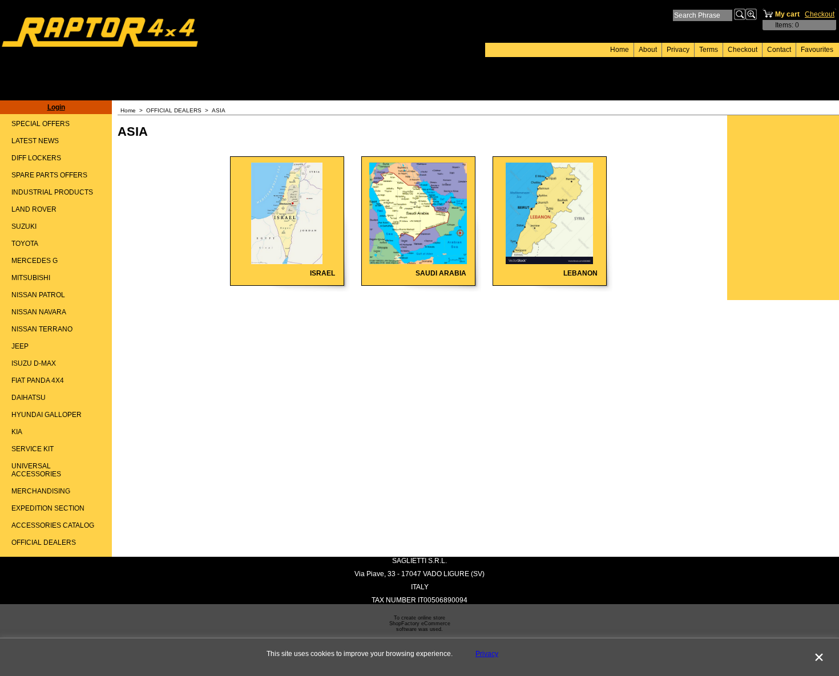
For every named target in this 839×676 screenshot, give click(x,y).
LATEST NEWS (35, 141)
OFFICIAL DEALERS (43, 543)
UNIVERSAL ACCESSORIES (36, 470)
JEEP (20, 346)
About (648, 50)
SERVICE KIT (32, 449)
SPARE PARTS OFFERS (49, 175)
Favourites (817, 50)
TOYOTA (24, 244)
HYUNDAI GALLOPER (46, 415)
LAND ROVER (34, 209)
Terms (708, 50)
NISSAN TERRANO (41, 329)
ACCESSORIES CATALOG (52, 525)
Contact (779, 50)
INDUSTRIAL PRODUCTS (52, 192)
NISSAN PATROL (38, 295)
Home (619, 50)
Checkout (742, 50)
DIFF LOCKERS (36, 158)
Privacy (678, 50)
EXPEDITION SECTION (47, 508)
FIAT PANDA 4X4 (37, 380)
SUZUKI (24, 226)
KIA (16, 432)
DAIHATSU (28, 398)
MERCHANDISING (40, 491)
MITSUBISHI (30, 278)
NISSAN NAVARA (38, 312)
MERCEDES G (34, 261)
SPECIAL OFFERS (40, 124)
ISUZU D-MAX (33, 363)
